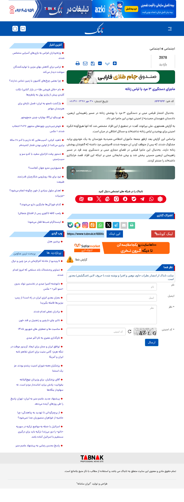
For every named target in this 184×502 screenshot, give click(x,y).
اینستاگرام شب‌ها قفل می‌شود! (44, 222)
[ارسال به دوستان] (123, 225)
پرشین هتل (53, 242)
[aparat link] (81, 199)
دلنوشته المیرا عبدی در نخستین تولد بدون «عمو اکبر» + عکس (38, 286)
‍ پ (107, 63)
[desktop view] (23, 28)
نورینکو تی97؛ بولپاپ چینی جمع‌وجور (41, 118)
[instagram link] (116, 199)
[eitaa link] (107, 199)
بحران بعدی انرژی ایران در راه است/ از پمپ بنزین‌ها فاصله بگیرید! (39, 300)
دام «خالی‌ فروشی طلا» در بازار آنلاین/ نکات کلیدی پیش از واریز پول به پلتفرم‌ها (40, 92)
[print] (77, 63)
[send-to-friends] (85, 63)
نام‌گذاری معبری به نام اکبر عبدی (43, 338)
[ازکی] (134, 9)
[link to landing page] (94, 28)
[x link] (99, 199)
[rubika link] (160, 199)
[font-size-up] (115, 63)
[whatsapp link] (151, 199)
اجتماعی (169, 49)
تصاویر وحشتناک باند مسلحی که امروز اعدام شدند (38, 272)
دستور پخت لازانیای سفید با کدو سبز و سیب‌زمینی (42, 156)
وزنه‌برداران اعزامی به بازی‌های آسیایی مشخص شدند (38, 55)
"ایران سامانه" (84, 484)
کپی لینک (114, 233)
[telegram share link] (116, 225)
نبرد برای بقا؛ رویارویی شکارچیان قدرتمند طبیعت (40, 179)
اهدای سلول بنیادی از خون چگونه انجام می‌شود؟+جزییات (36, 193)
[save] (93, 63)
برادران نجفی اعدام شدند (46, 312)
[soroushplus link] (125, 199)
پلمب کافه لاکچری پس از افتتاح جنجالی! (39, 213)
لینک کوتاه (165, 234)
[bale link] (134, 199)
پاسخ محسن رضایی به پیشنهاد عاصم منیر (37, 446)
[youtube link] (90, 199)
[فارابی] (121, 77)
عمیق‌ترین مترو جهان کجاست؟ (44, 168)
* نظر (171, 307)
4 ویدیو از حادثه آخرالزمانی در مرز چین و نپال (35, 261)
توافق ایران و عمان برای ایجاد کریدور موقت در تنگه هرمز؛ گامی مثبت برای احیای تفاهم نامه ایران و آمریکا (37, 352)
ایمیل (171, 296)
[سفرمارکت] (121, 248)
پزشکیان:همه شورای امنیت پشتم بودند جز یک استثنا (38, 368)
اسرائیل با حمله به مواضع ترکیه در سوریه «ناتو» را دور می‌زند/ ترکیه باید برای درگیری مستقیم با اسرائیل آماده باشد (39, 432)
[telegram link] (142, 199)
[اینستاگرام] (84, 224)
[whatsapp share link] (100, 225)
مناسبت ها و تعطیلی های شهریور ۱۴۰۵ (39, 329)
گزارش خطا (81, 260)
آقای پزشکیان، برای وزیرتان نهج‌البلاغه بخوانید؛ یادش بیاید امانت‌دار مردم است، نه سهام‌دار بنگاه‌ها (39, 385)
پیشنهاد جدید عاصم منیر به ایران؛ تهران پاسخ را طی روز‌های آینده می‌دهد (37, 401)
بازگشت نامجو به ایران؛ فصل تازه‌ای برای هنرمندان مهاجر (41, 106)
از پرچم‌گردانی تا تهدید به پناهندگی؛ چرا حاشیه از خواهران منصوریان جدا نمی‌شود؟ (40, 415)
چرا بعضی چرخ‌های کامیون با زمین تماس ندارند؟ (35, 81)
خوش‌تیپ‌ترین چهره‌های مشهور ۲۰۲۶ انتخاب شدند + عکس (38, 129)
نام (172, 285)
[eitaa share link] (92, 225)
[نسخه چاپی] (131, 225)
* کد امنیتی (168, 330)
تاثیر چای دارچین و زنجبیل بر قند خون (39, 321)
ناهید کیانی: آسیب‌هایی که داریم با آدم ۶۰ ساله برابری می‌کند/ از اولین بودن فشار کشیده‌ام (37, 143)
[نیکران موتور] (121, 172)
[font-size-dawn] (100, 63)
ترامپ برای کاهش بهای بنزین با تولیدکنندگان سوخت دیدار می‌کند (38, 69)
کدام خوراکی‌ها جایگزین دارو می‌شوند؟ (40, 205)
